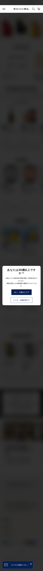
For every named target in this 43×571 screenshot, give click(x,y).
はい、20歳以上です (21, 292)
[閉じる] (31, 564)
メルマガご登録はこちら (19, 565)
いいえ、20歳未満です (21, 300)
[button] (3, 9)
